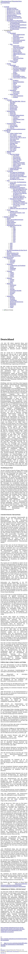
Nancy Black (13, 148)
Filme (8, 180)
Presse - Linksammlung (12, 254)
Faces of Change (17, 200)
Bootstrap (3, 950)
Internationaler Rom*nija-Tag (14, 225)
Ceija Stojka (16, 155)
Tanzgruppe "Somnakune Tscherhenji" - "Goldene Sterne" (19, 71)
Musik (8, 132)
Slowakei (12, 289)
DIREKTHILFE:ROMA (19, 54)
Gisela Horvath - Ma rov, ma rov (18, 137)
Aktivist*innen (10, 221)
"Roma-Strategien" (11, 222)
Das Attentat (10, 19)
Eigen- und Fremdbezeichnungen (15, 219)
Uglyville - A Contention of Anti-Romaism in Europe (18, 185)
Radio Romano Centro (18, 119)
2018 (11, 243)
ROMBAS (15, 80)
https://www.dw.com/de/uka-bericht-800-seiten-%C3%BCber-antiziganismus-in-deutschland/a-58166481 (14, 944)
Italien (11, 282)
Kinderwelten (16, 75)
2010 (14, 232)
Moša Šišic (12, 144)
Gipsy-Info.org (16, 122)
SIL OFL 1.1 (3, 952)
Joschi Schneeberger (15, 141)
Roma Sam (12, 112)
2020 (11, 246)
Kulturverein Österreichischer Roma (18, 46)
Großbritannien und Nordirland (17, 265)
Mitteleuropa (10, 283)
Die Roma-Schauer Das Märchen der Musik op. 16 (19, 196)
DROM (15, 83)
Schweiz (12, 286)
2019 (11, 244)
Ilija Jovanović (16, 157)
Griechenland (13, 300)
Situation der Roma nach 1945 (14, 17)
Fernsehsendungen (11, 123)
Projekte (9, 63)
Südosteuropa (10, 296)
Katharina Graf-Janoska (19, 162)
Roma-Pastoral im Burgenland (17, 42)
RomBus (15, 73)
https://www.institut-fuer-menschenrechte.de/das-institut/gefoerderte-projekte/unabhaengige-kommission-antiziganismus (14, 885)
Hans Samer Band (14, 139)
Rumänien (12, 299)
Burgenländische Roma (19, 76)
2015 (14, 237)
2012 (14, 233)
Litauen (12, 275)
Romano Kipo (13, 108)
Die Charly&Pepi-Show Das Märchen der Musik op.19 (20, 189)
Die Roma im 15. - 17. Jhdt (13, 11)
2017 (14, 242)
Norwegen (12, 260)
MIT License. (10, 951)
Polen (11, 294)
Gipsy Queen (13, 207)
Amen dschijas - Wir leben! (19, 77)
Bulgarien (12, 297)
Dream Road (16, 91)
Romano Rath (13, 146)
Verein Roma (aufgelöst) (19, 40)
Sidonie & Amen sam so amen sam (18, 208)
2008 (14, 229)
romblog (15, 88)
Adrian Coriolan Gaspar (16, 133)
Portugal (12, 279)
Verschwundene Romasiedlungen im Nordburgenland (18, 22)
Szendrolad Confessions (19, 201)
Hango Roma (16, 38)
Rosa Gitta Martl (17, 159)
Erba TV (12, 127)
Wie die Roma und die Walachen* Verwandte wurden (18, 177)
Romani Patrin (13, 109)
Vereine (9, 31)
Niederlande (13, 268)
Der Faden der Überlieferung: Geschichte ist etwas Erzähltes (17, 173)
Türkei (11, 307)
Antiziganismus (10, 223)
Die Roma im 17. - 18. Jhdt (13, 12)
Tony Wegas (13, 150)
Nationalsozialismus (12, 15)
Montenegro (13, 304)
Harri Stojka (13, 140)
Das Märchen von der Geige (17, 179)
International (13, 90)
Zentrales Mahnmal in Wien (13, 255)
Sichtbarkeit (16, 87)
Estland (12, 272)
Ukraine (12, 276)
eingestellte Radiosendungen (17, 115)
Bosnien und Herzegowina (16, 301)
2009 (14, 230)
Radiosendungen (11, 111)
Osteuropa (9, 271)
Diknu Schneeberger (15, 147)
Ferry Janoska (13, 134)
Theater (9, 210)
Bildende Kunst (11, 151)
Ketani (14, 62)
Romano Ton (16, 116)
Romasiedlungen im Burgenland (15, 20)
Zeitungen (9, 100)
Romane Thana (17, 86)
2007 (14, 228)
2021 (11, 247)
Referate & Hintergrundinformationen (16, 129)
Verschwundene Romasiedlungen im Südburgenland (18, 28)
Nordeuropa (10, 258)
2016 (14, 239)
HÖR (14, 55)
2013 (14, 235)
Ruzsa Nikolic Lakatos (15, 136)
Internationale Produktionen (17, 198)
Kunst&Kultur (7, 130)
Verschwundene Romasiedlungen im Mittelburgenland (18, 25)
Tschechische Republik (15, 290)
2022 (11, 248)
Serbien (12, 306)
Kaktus (15, 120)
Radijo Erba (13, 114)
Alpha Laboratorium (18, 95)
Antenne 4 (15, 118)
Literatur (9, 152)
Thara (14, 84)
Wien (11, 44)
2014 (14, 236)
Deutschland (13, 285)
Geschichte (6, 6)
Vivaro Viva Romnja (18, 48)
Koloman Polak (14, 143)
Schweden (12, 261)
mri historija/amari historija (19, 68)
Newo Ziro (16, 56)
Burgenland (13, 33)
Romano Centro (17, 51)
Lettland (12, 274)
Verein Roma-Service (18, 37)
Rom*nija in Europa (9, 257)
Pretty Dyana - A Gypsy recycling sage (19, 205)
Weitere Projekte (14, 94)
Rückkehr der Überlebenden (14, 16)
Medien (5, 98)
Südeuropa (9, 278)
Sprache (9, 218)
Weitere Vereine (14, 61)
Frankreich (12, 269)
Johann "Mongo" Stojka (19, 164)
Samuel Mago (16, 161)
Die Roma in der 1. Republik (14, 13)
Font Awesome (16, 951)
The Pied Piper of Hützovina (20, 203)
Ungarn (12, 287)
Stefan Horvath (17, 158)
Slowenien (12, 292)
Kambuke (15, 97)
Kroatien (12, 293)
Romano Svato (16, 49)
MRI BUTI (16, 66)
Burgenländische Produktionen (17, 187)
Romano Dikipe (14, 126)
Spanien (12, 281)
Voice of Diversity (17, 52)
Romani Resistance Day (13, 253)
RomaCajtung (13, 105)
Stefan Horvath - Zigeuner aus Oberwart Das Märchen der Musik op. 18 (20, 193)
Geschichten (10, 171)
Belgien (12, 267)
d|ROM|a (12, 104)
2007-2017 (12, 226)
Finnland (12, 262)
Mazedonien (13, 303)
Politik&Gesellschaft (9, 216)
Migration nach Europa (12, 9)
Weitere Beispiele (14, 169)
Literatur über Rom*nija (16, 168)
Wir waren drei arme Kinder (17, 175)
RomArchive (16, 93)
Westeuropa (10, 264)
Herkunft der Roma (11, 8)
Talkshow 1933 (14, 211)
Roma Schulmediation (18, 81)
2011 (14, 240)
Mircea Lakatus (17, 165)
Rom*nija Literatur (14, 154)
